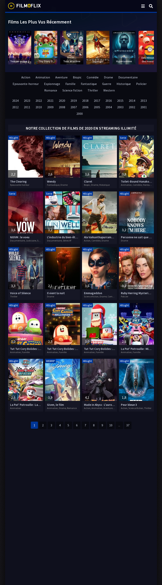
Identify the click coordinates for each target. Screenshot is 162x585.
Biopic (77, 77)
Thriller (93, 90)
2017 (97, 101)
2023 (27, 101)
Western (109, 90)
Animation (43, 77)
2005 (97, 107)
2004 (108, 107)
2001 (143, 107)
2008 (62, 107)
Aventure (61, 77)
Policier (141, 84)
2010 (39, 107)
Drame (108, 77)
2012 (15, 107)
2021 (50, 101)
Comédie (93, 77)
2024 (15, 101)
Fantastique (89, 84)
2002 (132, 107)
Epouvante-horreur (26, 84)
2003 (120, 107)
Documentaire (128, 77)
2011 (27, 107)
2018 (85, 101)
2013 (143, 101)
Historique (124, 84)
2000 (79, 114)
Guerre (106, 84)
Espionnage (52, 84)
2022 (39, 101)
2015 (120, 101)
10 (110, 425)
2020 (62, 101)
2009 (50, 107)
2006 (85, 107)
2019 (74, 101)
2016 (108, 101)
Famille (70, 84)
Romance (50, 90)
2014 (132, 101)
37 (127, 425)
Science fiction (72, 90)
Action (25, 77)
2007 (74, 107)
